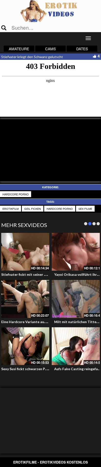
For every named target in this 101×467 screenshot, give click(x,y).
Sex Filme (85, 209)
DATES (82, 48)
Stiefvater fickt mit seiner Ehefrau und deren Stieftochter (48, 274)
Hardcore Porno (15, 194)
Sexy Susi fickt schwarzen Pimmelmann (32, 369)
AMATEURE (19, 48)
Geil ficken (32, 209)
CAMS (50, 48)
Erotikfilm (10, 209)
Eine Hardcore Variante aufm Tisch (29, 322)
